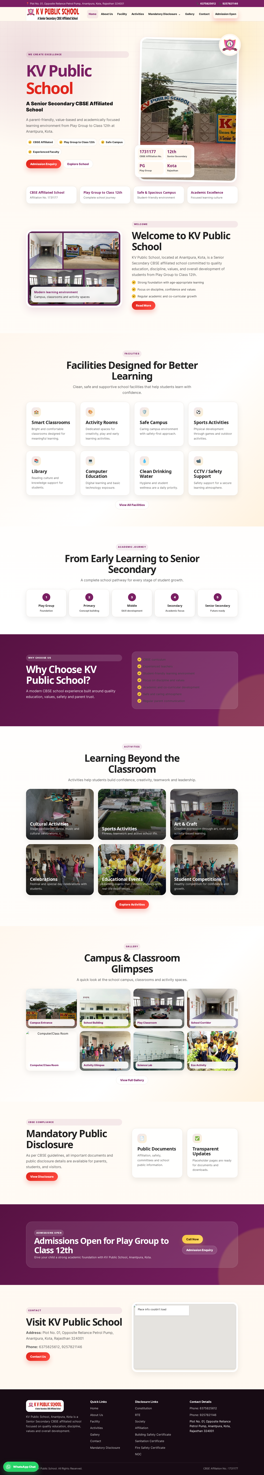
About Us (107, 14)
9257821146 (72, 1347)
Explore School (78, 164)
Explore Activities (132, 904)
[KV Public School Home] (53, 14)
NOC (138, 1454)
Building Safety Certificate (153, 1434)
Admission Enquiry (43, 164)
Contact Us (38, 1356)
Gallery (189, 14)
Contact (204, 14)
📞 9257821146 (228, 3)
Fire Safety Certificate (150, 1447)
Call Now (192, 1239)
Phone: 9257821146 (203, 1415)
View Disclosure (42, 1176)
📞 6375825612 (206, 3)
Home (92, 14)
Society (140, 1421)
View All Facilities (132, 505)
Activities (137, 14)
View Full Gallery (132, 1080)
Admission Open (225, 14)
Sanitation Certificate (149, 1441)
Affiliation (141, 1428)
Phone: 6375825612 (203, 1408)
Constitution (143, 1408)
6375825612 (49, 1347)
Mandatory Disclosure (164, 14)
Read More (143, 305)
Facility (122, 14)
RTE (137, 1415)
